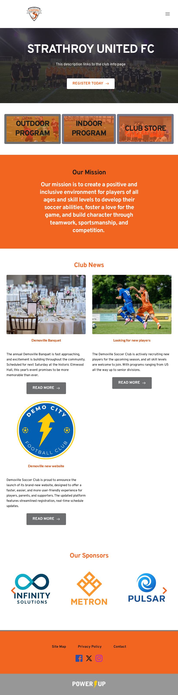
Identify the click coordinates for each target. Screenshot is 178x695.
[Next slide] (164, 590)
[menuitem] (59, 646)
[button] (167, 14)
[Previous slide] (13, 590)
